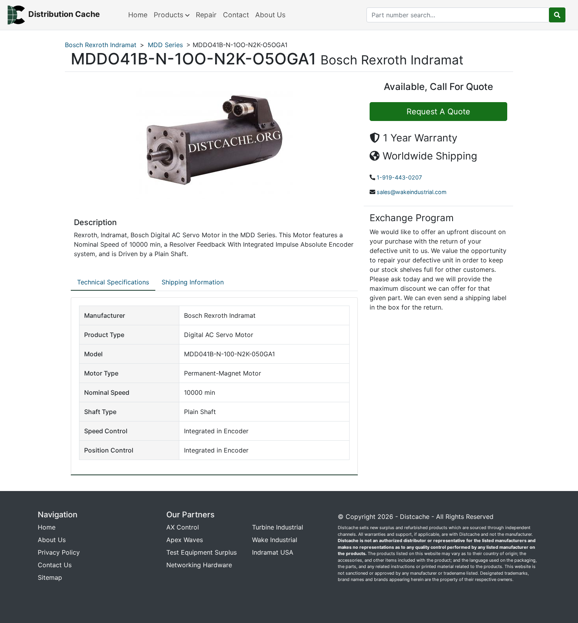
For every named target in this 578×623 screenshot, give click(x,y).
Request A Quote (438, 111)
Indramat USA (272, 552)
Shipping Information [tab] (193, 282)
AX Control (182, 527)
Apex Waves (184, 540)
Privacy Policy (59, 552)
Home (137, 15)
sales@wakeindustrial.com (412, 192)
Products (169, 15)
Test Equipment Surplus (201, 552)
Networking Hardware (199, 565)
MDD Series (165, 45)
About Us (270, 15)
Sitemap (50, 577)
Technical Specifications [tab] (113, 282)
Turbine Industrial (277, 527)
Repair (206, 15)
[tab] (113, 282)
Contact (236, 15)
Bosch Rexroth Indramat (100, 45)
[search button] (557, 14)
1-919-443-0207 (399, 177)
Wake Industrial (274, 540)
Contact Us (55, 565)
